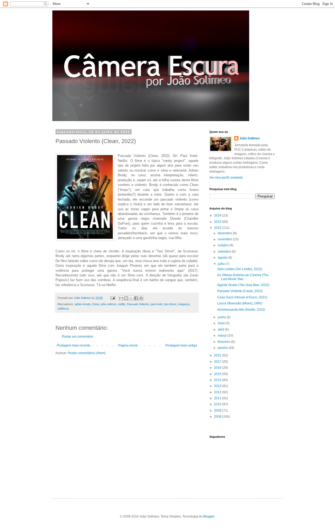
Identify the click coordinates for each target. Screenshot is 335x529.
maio (222, 323)
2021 (218, 355)
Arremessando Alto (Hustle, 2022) (241, 309)
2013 (218, 386)
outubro (224, 245)
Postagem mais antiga (181, 345)
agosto (223, 257)
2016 (218, 367)
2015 (218, 374)
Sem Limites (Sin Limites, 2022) (239, 269)
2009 (218, 410)
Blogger (208, 516)
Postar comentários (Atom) (86, 353)
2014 (218, 380)
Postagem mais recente (73, 345)
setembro (225, 251)
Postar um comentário (77, 336)
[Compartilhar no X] (131, 298)
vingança (183, 304)
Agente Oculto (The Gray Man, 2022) (243, 285)
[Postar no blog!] (126, 298)
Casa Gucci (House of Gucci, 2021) (242, 297)
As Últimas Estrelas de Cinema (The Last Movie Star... (243, 277)
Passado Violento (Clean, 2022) (240, 291)
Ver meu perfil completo (226, 177)
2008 (218, 416)
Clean (95, 304)
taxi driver (170, 304)
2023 (218, 222)
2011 (218, 398)
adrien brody (82, 304)
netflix (121, 304)
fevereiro (224, 342)
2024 (218, 215)
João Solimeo (249, 138)
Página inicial (128, 345)
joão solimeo (108, 304)
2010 (218, 404)
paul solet (156, 304)
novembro (225, 239)
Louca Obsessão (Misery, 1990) (239, 303)
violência (63, 308)
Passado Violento (138, 304)
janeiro (223, 348)
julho (222, 264)
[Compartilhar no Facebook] (136, 298)
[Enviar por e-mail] (121, 298)
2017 (218, 361)
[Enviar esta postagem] (112, 297)
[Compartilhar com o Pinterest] (141, 298)
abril (221, 329)
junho (222, 317)
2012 (218, 392)
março (222, 335)
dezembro (225, 233)
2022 (218, 228)
